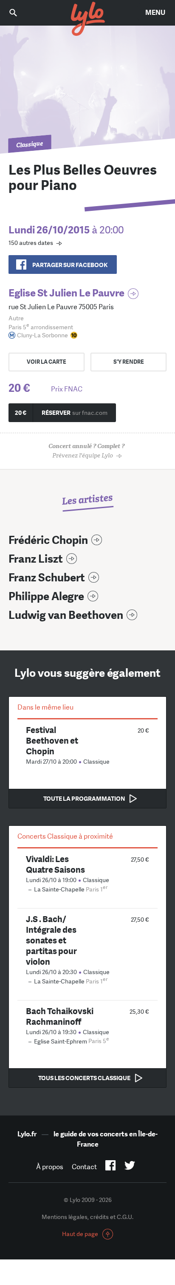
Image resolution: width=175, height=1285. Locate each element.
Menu (155, 12)
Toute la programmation (84, 798)
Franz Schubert (46, 578)
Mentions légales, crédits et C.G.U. (87, 1217)
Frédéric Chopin (48, 540)
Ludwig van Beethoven (65, 615)
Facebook (110, 1167)
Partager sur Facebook (69, 265)
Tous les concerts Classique (84, 1078)
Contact (84, 1166)
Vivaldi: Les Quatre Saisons (55, 864)
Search (19, 12)
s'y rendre (128, 361)
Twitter (129, 1167)
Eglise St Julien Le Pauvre (66, 292)
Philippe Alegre (46, 596)
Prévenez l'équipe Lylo (86, 451)
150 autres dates (30, 243)
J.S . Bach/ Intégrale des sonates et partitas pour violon (51, 940)
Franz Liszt (35, 559)
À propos (49, 1166)
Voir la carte (46, 361)
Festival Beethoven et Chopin (52, 740)
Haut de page (80, 1234)
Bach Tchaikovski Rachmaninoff (59, 1016)
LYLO (87, 19)
